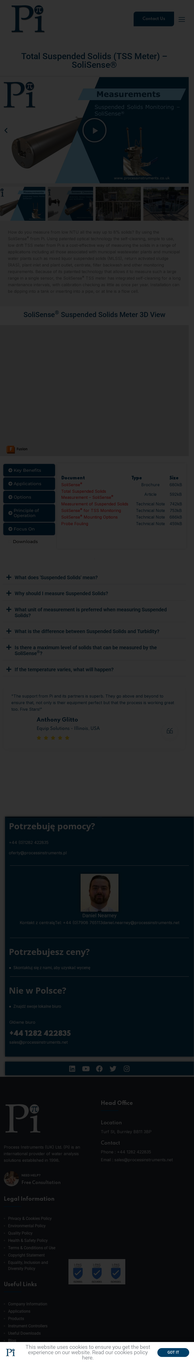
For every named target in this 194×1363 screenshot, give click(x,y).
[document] (97, 681)
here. (88, 1358)
